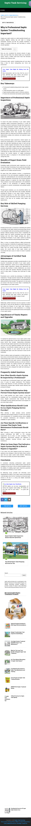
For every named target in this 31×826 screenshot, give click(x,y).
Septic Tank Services (8, 22)
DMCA (17, 821)
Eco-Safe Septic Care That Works (12, 484)
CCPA (5, 823)
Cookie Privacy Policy (24, 821)
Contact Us (24, 823)
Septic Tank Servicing (15, 2)
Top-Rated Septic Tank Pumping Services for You (14, 562)
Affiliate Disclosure (11, 823)
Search (6, 573)
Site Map (19, 823)
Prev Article (7, 506)
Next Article (23, 506)
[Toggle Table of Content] (14, 49)
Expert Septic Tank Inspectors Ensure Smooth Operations (14, 536)
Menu (3, 10)
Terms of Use (4, 821)
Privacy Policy (11, 821)
